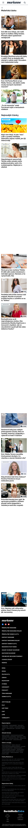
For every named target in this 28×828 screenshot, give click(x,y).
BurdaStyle (20, 817)
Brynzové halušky (5, 752)
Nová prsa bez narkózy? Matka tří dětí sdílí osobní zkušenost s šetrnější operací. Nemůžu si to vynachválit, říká (13, 769)
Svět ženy (5, 708)
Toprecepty (6, 718)
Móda (3, 668)
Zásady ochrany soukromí (10, 650)
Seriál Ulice (19, 736)
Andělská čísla (5, 726)
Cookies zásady (7, 659)
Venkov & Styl (6, 696)
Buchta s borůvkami (15, 752)
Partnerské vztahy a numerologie (9, 736)
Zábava (4, 677)
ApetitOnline (6, 702)
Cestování (11, 726)
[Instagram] (6, 624)
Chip (3, 711)
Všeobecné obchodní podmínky (12, 656)
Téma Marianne (7, 693)
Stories (4, 684)
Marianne (20, 814)
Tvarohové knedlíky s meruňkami (9, 749)
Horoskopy (5, 687)
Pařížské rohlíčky (20, 749)
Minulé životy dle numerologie (17, 735)
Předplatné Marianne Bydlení (12, 631)
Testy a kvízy (20, 725)
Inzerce (4, 662)
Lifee (3, 714)
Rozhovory (5, 680)
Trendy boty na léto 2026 (13, 738)
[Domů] (14, 2)
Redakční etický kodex (9, 647)
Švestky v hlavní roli (16, 744)
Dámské (20, 816)
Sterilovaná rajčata (18, 747)
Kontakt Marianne (8, 637)
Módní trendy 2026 (10, 728)
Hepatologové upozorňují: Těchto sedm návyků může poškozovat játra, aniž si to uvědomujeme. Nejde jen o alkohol (13, 764)
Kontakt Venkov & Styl (9, 643)
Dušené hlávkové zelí (6, 744)
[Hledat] (24, 2)
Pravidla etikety (5, 725)
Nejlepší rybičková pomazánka (8, 750)
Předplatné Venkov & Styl (10, 634)
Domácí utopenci (19, 750)
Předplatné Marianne (9, 628)
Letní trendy (17, 728)
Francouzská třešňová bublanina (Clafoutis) (11, 746)
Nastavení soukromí (8, 653)
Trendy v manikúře (5, 735)
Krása (4, 671)
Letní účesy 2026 (8, 739)
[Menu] (3, 2)
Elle (3, 705)
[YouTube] (9, 624)
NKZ (8, 817)
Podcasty (5, 690)
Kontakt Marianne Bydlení (10, 640)
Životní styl (6, 674)
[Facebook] (3, 624)
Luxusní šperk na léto (17, 739)
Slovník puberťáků (13, 725)
